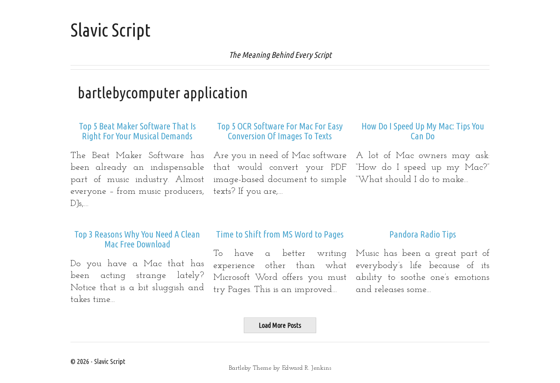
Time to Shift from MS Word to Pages (280, 234)
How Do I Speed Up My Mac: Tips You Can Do (423, 131)
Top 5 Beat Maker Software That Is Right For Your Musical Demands (137, 131)
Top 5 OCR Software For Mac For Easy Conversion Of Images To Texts (280, 131)
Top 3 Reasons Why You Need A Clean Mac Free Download (137, 239)
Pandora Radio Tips (422, 234)
